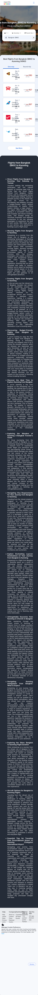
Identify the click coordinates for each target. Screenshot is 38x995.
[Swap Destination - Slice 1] (33, 37)
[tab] (11, 66)
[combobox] (19, 37)
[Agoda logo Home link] (7, 3)
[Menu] (34, 3)
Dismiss (32, 964)
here (2, 933)
